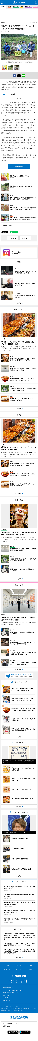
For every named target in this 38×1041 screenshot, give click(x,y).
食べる (9, 6)
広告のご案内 (6, 997)
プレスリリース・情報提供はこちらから (13, 990)
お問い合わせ (6, 995)
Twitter (16, 981)
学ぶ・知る (4, 22)
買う (22, 6)
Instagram (21, 981)
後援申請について (7, 1000)
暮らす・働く (28, 6)
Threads (26, 981)
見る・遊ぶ (16, 6)
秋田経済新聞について (8, 987)
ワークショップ (5, 31)
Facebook (11, 981)
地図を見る (19, 166)
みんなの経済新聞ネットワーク (19, 1017)
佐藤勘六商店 (7, 225)
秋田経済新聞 (19, 2)
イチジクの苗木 (10, 94)
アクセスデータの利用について (10, 992)
